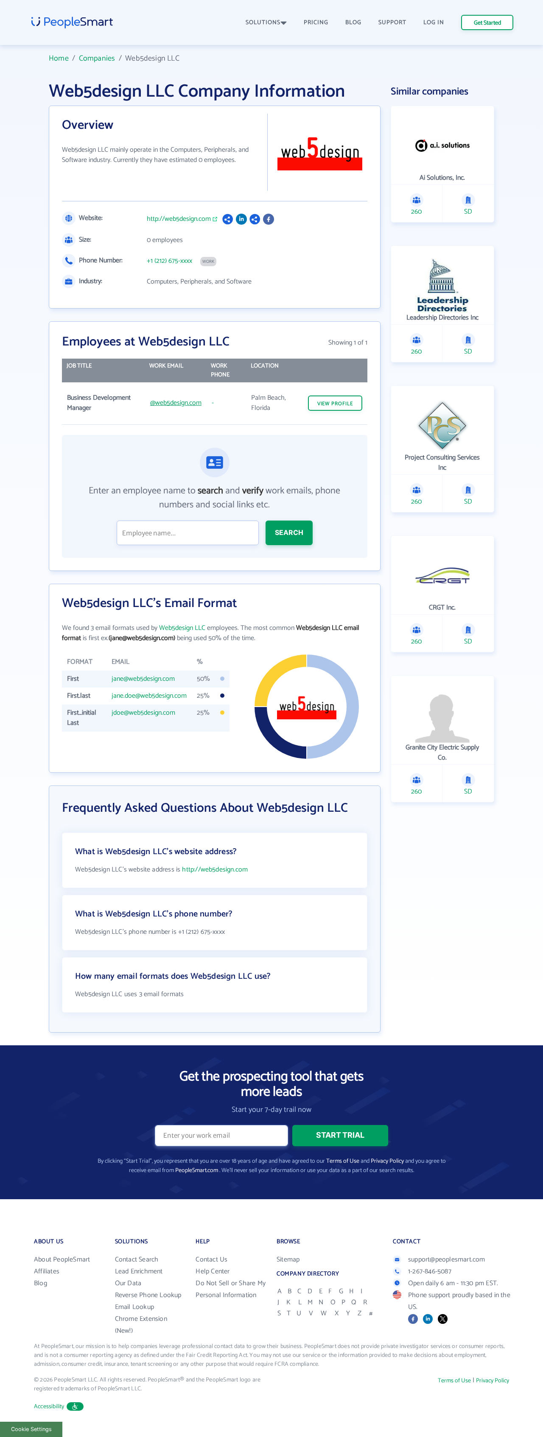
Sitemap (288, 1259)
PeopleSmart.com (196, 1170)
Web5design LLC (182, 628)
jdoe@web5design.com (143, 712)
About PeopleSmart (62, 1259)
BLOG (353, 23)
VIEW (335, 404)
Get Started (487, 23)
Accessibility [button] (49, 1407)
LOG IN (433, 23)
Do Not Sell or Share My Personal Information (231, 1289)
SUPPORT (392, 23)
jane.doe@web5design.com (149, 696)
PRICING (316, 23)
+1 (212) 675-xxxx (169, 261)
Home (59, 58)
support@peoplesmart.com (446, 1259)
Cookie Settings (31, 1429)
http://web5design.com (179, 219)
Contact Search (137, 1259)
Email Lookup (134, 1307)
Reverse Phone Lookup (148, 1295)
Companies (97, 58)
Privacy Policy (387, 1161)
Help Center (213, 1271)
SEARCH (289, 532)
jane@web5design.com (143, 679)
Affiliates (46, 1271)
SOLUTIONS (263, 23)
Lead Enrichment (139, 1271)
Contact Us (211, 1259)
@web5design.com (176, 403)
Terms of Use (342, 1161)
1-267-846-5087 (429, 1271)
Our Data (128, 1283)
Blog (40, 1283)
